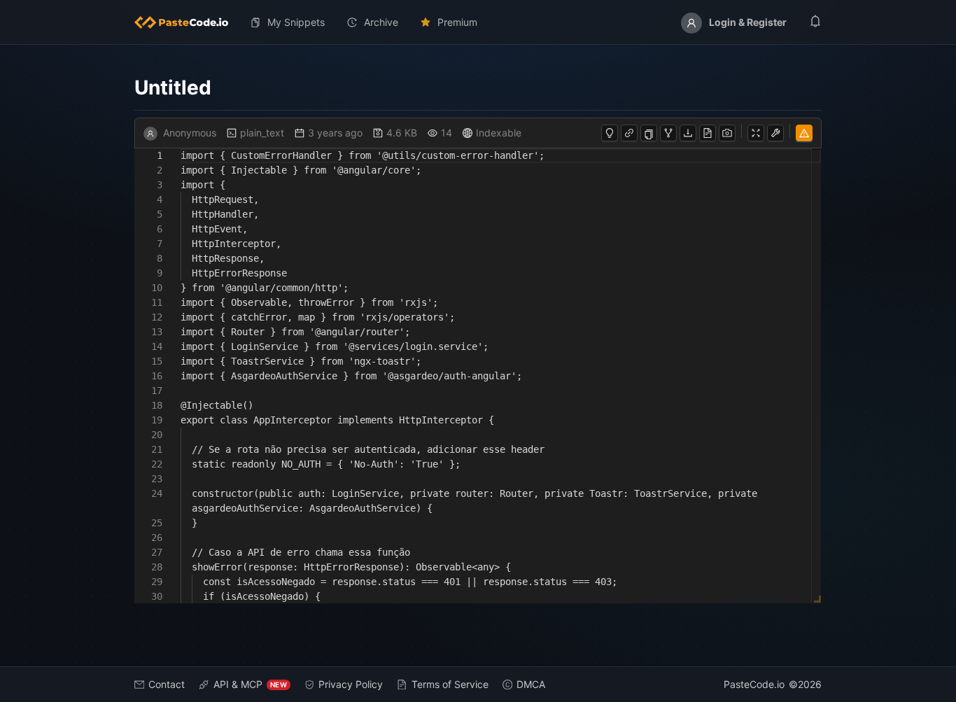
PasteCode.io (754, 684)
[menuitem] (186, 22)
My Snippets (296, 22)
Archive (381, 22)
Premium (457, 22)
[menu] (478, 22)
